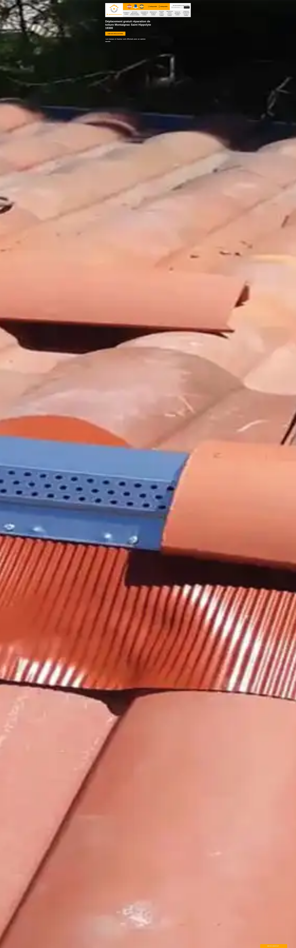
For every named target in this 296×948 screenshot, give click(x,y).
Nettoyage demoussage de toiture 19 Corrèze (134, 13)
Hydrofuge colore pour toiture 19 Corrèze (186, 13)
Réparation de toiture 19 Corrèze (153, 13)
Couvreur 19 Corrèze (126, 13)
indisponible (153, 6)
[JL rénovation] (114, 8)
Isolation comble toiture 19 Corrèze (161, 13)
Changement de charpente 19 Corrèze (144, 13)
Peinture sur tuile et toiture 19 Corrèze (169, 13)
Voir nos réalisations (115, 33)
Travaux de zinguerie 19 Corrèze (177, 13)
